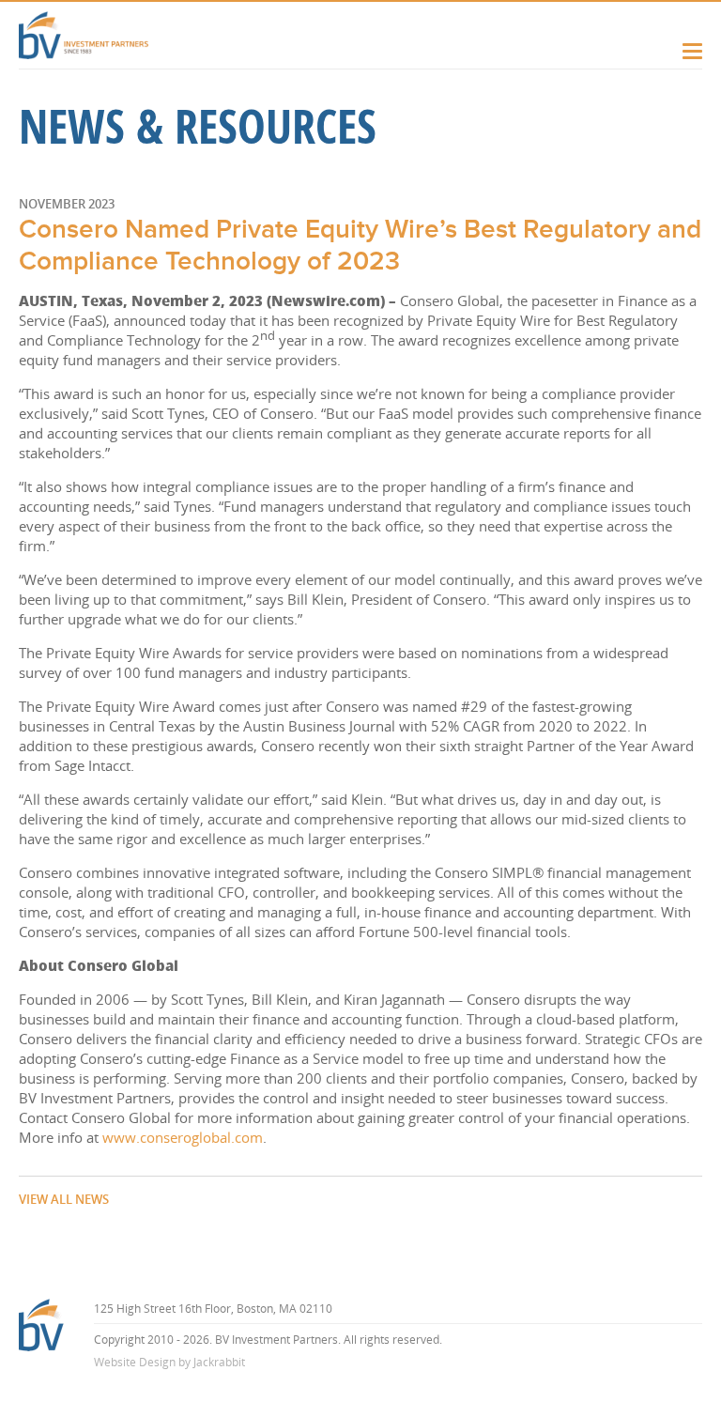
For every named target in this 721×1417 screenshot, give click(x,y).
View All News (64, 1199)
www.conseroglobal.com (182, 1137)
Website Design (135, 1362)
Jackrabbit (219, 1362)
